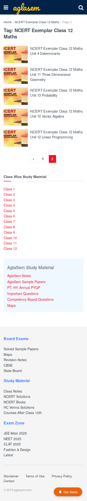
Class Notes (13, 391)
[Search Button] (81, 7)
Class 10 (10, 237)
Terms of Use (35, 476)
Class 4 (9, 205)
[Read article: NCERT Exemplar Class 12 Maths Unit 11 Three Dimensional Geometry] (16, 75)
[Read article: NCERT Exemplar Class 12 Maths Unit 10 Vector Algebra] (16, 117)
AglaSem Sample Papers (26, 281)
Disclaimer (11, 476)
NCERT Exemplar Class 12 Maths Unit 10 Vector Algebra (56, 113)
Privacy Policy (62, 476)
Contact (9, 481)
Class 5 (9, 210)
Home (8, 22)
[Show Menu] (6, 7)
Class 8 (9, 226)
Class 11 (10, 243)
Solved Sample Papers (21, 348)
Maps (11, 305)
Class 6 (9, 216)
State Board (13, 370)
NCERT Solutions (17, 396)
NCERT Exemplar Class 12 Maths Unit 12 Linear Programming (56, 134)
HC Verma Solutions (19, 407)
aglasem (26, 7)
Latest (8, 454)
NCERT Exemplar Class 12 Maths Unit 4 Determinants (56, 51)
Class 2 (9, 194)
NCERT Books (15, 402)
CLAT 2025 (12, 444)
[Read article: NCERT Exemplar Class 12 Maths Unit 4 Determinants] (16, 54)
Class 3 (9, 199)
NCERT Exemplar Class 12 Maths (37, 22)
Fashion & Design (17, 449)
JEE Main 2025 (15, 433)
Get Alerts (71, 492)
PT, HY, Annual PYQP (23, 287)
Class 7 (9, 221)
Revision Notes (15, 359)
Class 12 (10, 248)
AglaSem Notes (19, 275)
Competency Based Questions (30, 299)
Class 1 (9, 188)
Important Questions (22, 293)
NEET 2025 (12, 438)
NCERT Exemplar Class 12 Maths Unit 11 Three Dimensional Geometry (56, 74)
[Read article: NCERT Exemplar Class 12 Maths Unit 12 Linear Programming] (16, 138)
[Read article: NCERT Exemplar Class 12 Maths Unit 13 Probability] (16, 96)
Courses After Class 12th (23, 412)
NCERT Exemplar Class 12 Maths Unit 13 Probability (56, 92)
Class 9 (9, 232)
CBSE (8, 365)
